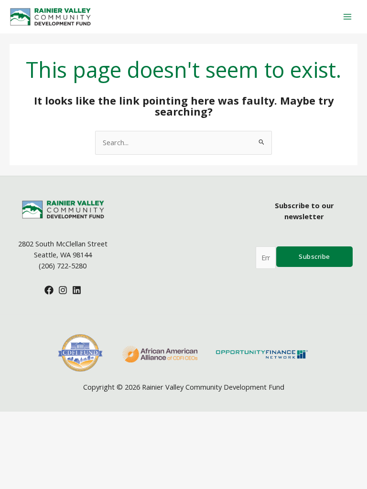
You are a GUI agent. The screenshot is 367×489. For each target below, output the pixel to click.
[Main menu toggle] (347, 17)
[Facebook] (49, 290)
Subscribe (314, 256)
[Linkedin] (76, 290)
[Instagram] (62, 290)
